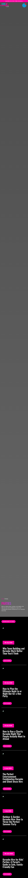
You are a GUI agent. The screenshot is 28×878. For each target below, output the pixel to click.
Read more (7, 660)
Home (2, 598)
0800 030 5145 (10, 1)
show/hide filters (8, 621)
